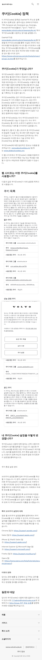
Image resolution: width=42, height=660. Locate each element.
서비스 (4, 623)
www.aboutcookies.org (21, 148)
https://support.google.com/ (25, 531)
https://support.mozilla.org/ (24, 554)
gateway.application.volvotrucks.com (18, 280)
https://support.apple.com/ (23, 535)
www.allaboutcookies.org (14, 151)
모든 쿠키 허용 (21, 339)
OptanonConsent (12, 250)
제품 (3, 615)
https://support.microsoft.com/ (17, 549)
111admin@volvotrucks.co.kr (23, 600)
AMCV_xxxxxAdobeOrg (19, 416)
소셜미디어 (6, 639)
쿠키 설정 (21, 352)
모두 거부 (21, 346)
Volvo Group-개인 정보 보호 (20, 603)
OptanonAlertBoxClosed (19, 248)
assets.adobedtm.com (25, 367)
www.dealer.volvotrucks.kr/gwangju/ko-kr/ (19, 30)
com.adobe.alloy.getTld (18, 266)
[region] (21, 330)
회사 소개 (5, 631)
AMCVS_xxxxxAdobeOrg (15, 418)
